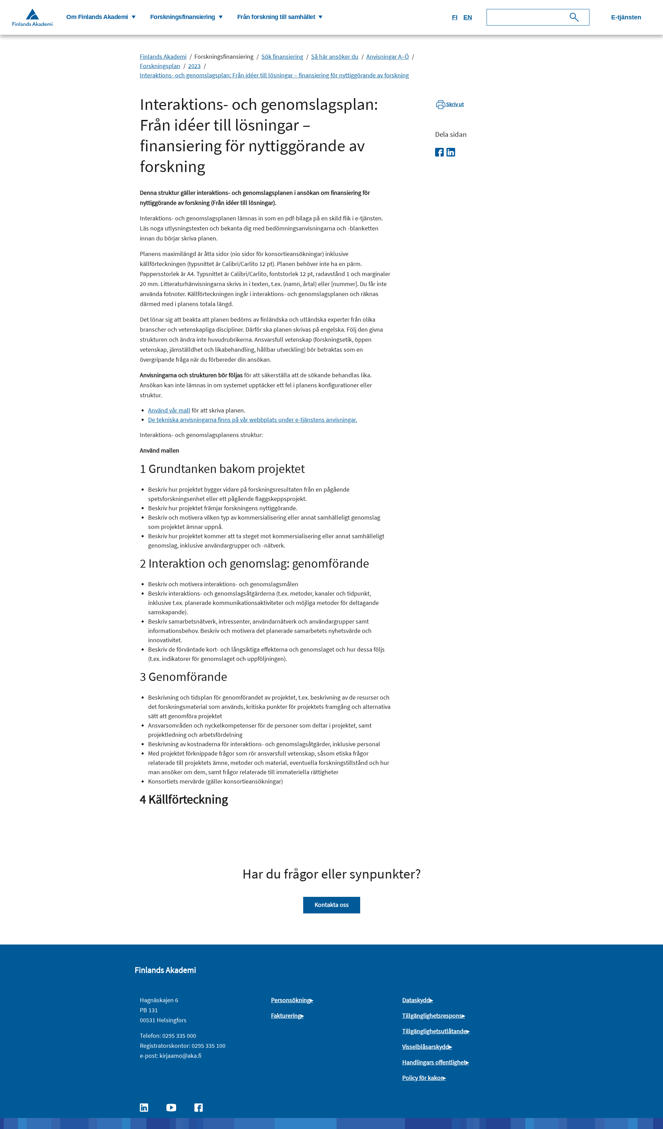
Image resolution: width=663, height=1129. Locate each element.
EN (467, 17)
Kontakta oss (332, 905)
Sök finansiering (282, 56)
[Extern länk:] (147, 1107)
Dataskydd (416, 1000)
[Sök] (574, 17)
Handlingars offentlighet (434, 1062)
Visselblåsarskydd (425, 1047)
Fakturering (286, 1015)
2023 (194, 66)
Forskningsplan (160, 66)
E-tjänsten (626, 17)
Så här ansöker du (334, 56)
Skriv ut (455, 104)
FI (455, 17)
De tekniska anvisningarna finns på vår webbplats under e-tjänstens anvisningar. (252, 420)
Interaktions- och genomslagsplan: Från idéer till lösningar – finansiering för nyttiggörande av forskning (274, 75)
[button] (100, 17)
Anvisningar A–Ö (387, 56)
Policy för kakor (422, 1078)
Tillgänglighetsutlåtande (434, 1031)
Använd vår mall (169, 410)
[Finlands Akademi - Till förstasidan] (32, 17)
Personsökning (290, 1000)
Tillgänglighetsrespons (432, 1015)
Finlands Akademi (163, 56)
